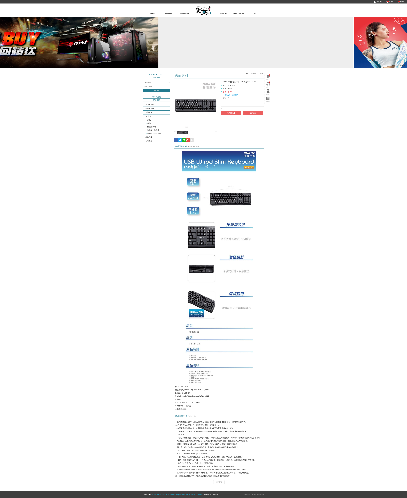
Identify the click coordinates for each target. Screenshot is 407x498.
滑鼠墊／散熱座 (153, 130)
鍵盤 (149, 123)
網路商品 (148, 137)
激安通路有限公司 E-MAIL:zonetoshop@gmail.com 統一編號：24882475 (203, 10)
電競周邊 (148, 112)
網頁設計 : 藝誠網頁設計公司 (254, 494)
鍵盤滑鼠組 (151, 127)
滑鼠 (149, 120)
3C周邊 (148, 116)
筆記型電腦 (149, 108)
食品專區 (148, 141)
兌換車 (401, 2)
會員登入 (379, 2)
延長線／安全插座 (154, 133)
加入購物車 (231, 113)
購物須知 (268, 101)
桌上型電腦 (149, 104)
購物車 (390, 2)
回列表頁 (219, 482)
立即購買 (252, 113)
